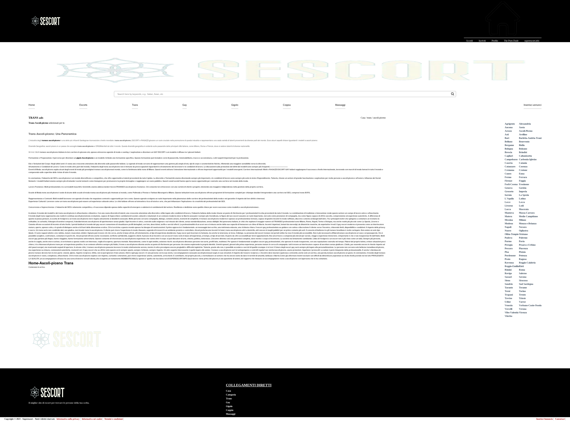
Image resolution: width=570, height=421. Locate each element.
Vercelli (508, 309)
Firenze (508, 180)
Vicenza (523, 312)
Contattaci (560, 419)
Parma (508, 241)
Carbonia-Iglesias (528, 159)
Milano (522, 220)
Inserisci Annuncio (544, 419)
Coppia (287, 105)
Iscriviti (482, 40)
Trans (135, 105)
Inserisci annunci (533, 105)
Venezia (509, 305)
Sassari (508, 277)
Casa (228, 391)
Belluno (508, 141)
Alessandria (525, 124)
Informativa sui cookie (92, 419)
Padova (508, 237)
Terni (507, 291)
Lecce (507, 202)
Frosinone (524, 184)
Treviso (508, 298)
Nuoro (508, 230)
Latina (522, 198)
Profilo (495, 40)
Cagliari (509, 156)
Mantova (509, 213)
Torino (522, 291)
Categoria (231, 394)
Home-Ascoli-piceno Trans (50, 262)
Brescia (508, 152)
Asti (507, 134)
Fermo (508, 177)
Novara (523, 227)
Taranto (509, 287)
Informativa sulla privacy (68, 419)
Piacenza (523, 248)
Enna (521, 173)
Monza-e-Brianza (527, 223)
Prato (507, 259)
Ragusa (523, 259)
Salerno (523, 273)
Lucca (508, 209)
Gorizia (522, 188)
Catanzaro (510, 166)
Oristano (523, 234)
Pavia (522, 241)
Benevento (524, 141)
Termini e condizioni (113, 419)
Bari (507, 138)
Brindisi (523, 152)
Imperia (523, 191)
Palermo (523, 237)
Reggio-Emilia (512, 266)
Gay (184, 105)
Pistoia (522, 252)
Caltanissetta (525, 156)
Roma (522, 270)
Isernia (508, 195)
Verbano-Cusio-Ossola (530, 305)
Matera (508, 216)
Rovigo (508, 273)
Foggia (522, 180)
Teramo (523, 287)
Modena (509, 223)
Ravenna (509, 262)
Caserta (509, 163)
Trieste (522, 298)
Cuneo (508, 173)
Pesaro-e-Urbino (527, 245)
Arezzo (508, 131)
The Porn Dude (511, 40)
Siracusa (523, 280)
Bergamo (509, 145)
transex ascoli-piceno (51, 140)
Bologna (509, 148)
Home (31, 105)
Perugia (509, 245)
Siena (507, 280)
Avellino (523, 134)
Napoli (508, 227)
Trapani (509, 294)
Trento (522, 294)
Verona (522, 309)
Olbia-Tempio (511, 234)
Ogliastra (523, 230)
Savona (522, 277)
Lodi (521, 205)
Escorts (83, 105)
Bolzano (523, 148)
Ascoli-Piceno (525, 131)
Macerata (524, 209)
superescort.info (531, 40)
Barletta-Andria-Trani (530, 138)
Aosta (522, 127)
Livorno (509, 205)
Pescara (509, 248)
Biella (522, 145)
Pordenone (510, 255)
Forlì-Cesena (511, 184)
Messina (509, 220)
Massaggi (340, 105)
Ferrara (523, 177)
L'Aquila (509, 198)
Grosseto (509, 191)
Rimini (508, 270)
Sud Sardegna (526, 284)
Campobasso (511, 159)
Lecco (522, 202)
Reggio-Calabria (527, 262)
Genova (508, 188)
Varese (522, 302)
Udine (508, 302)
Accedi (469, 40)
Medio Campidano (528, 216)
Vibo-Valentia (511, 312)
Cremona (509, 170)
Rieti (521, 266)
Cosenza (523, 166)
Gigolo (234, 105)
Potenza (523, 255)
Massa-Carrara (527, 213)
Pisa (507, 252)
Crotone (523, 170)
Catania (523, 163)
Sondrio (509, 284)
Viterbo (508, 316)
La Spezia (524, 195)
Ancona (509, 127)
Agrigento (510, 124)
